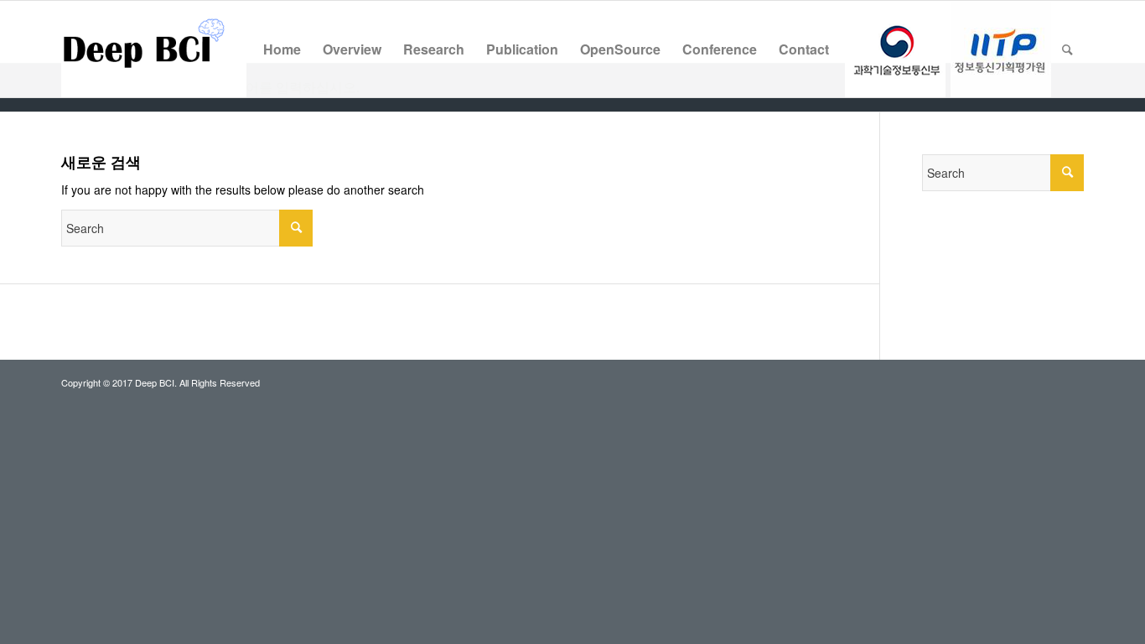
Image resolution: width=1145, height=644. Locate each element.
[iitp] (1001, 49)
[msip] (895, 49)
